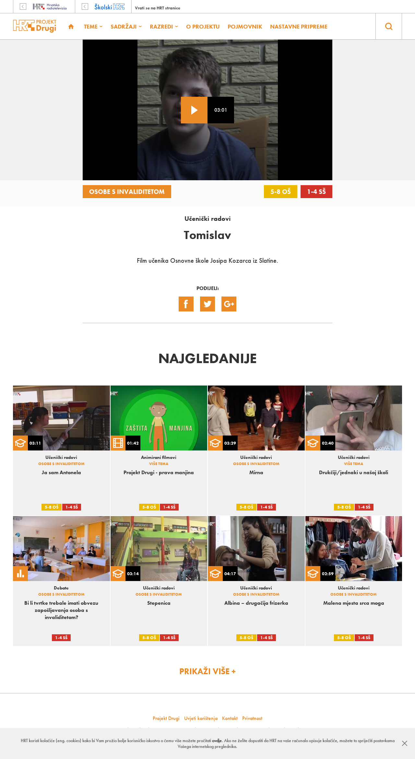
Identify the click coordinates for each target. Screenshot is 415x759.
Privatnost (252, 718)
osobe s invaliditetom (127, 191)
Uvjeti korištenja (201, 718)
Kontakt (230, 718)
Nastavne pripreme (298, 26)
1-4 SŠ (316, 191)
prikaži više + (207, 671)
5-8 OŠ (280, 191)
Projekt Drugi (166, 718)
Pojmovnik (245, 26)
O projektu (203, 26)
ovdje (217, 740)
